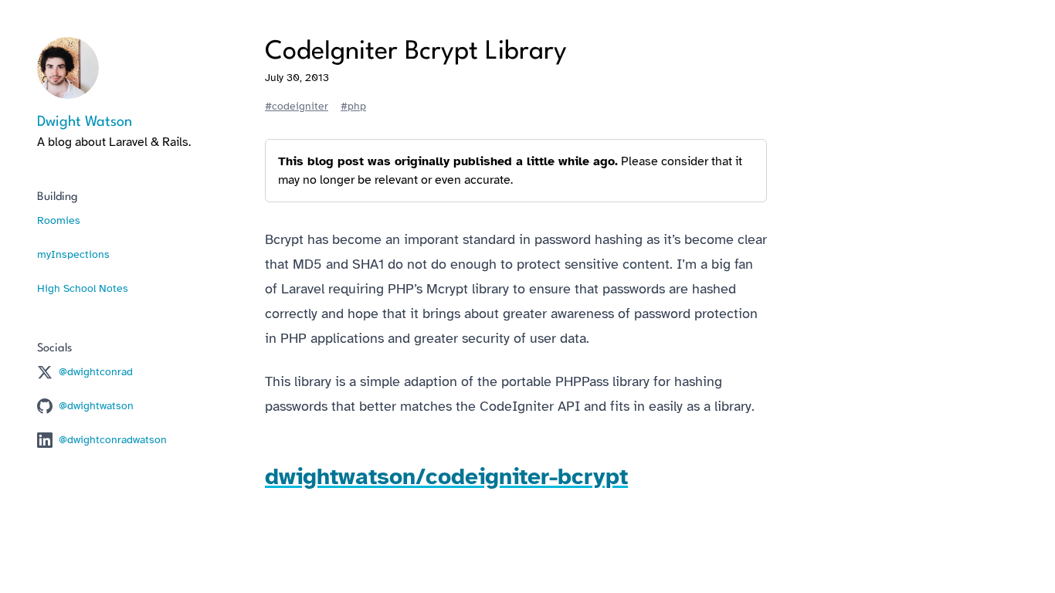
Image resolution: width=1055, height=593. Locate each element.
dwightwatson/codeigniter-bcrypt (446, 476)
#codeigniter (296, 106)
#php (353, 106)
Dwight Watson (84, 122)
